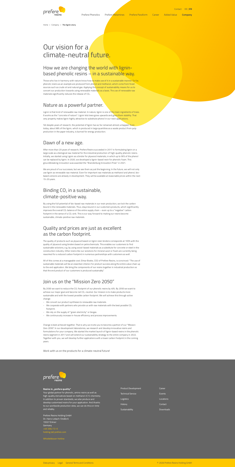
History (124, 404)
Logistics (125, 399)
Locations (163, 399)
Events (162, 394)
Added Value (170, 15)
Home (45, 24)
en (190, 9)
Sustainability (127, 409)
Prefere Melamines (114, 15)
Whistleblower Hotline (54, 438)
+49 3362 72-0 (50, 428)
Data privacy (49, 462)
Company (187, 15)
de (186, 9)
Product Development (131, 388)
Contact (178, 9)
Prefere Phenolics (91, 15)
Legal (60, 462)
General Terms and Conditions (79, 462)
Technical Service (128, 394)
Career (155, 15)
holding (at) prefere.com (54, 432)
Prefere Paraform (138, 15)
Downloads (164, 409)
